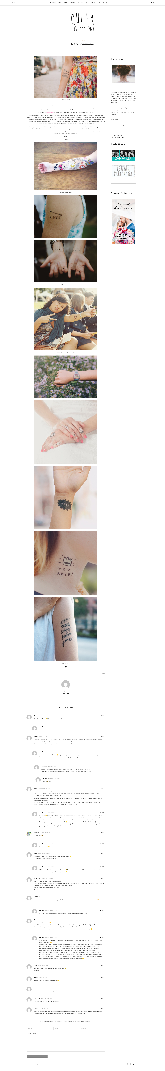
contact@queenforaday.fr (118, 137)
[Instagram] (14, 2)
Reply (102, 715)
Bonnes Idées (82, 40)
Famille (80, 2)
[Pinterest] (12, 2)
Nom (29, 1026)
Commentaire (32, 1033)
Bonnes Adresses (69, 2)
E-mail (56, 1026)
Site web (83, 1026)
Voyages (93, 2)
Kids (87, 2)
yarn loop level (93, 1011)
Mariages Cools (55, 2)
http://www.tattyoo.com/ (63, 883)
